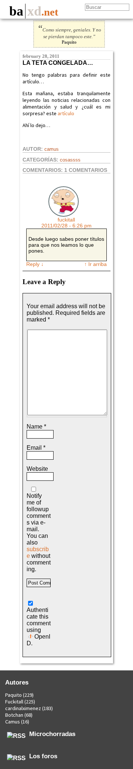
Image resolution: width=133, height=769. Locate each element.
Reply (35, 264)
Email (36, 448)
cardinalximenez (23, 708)
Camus (51, 149)
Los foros (43, 756)
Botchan (14, 715)
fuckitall (66, 220)
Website (37, 469)
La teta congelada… (58, 63)
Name (36, 426)
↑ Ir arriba (95, 264)
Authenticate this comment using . (39, 626)
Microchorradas (52, 734)
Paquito (13, 695)
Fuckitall (14, 701)
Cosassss (70, 160)
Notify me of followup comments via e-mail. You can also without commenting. (39, 532)
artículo (65, 113)
